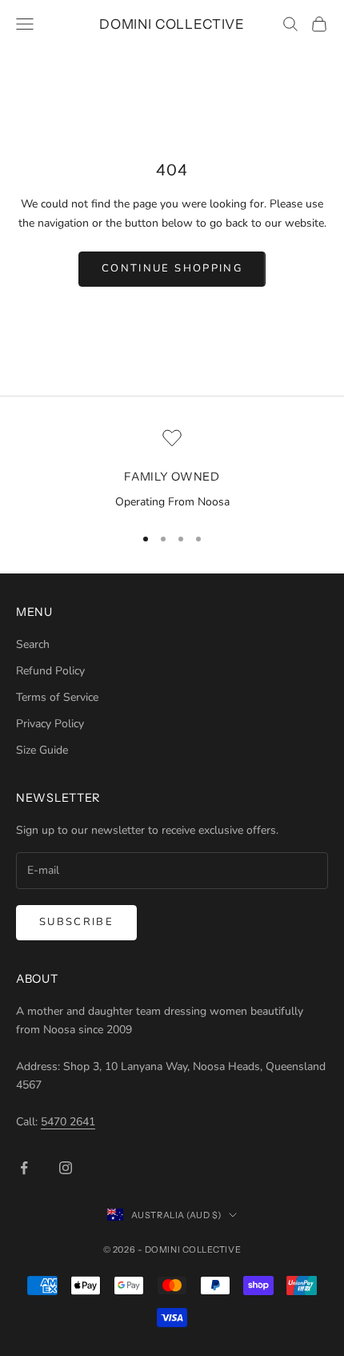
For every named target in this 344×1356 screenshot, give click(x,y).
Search (33, 644)
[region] (172, 470)
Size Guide (42, 750)
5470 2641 (68, 1121)
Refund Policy (50, 670)
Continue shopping (172, 268)
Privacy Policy (50, 723)
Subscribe (76, 922)
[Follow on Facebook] (24, 1168)
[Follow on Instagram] (66, 1168)
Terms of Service (57, 697)
